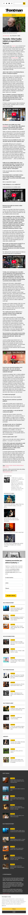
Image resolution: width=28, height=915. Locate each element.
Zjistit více (4, 905)
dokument (5, 126)
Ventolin (14, 46)
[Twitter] (6, 3)
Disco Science (14, 57)
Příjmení (7, 588)
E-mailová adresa (9, 577)
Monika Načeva (20, 465)
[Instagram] (12, 3)
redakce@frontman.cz (7, 472)
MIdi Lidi (5, 467)
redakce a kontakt (6, 893)
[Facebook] (4, 3)
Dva (8, 467)
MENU (14, 15)
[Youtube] (9, 3)
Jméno (6, 583)
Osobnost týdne (8, 465)
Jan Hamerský (6, 35)
